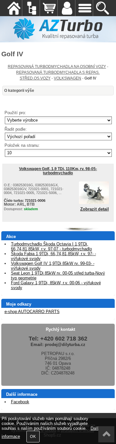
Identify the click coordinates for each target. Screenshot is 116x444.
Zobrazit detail (94, 209)
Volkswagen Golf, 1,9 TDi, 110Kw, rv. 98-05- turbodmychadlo (58, 171)
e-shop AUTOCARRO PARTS (32, 311)
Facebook (20, 401)
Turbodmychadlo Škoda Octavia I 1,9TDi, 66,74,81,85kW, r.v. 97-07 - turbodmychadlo (51, 246)
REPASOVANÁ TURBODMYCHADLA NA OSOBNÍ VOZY (57, 66)
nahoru (106, 434)
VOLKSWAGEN (67, 78)
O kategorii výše (19, 90)
